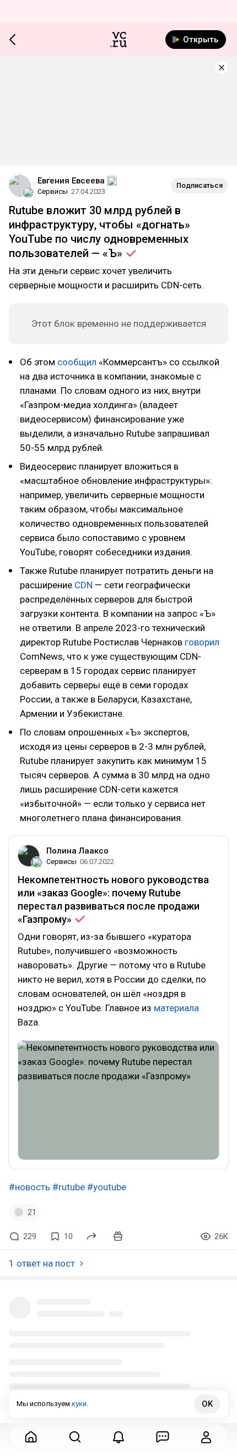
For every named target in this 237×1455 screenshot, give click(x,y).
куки (79, 1404)
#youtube (106, 1186)
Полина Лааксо (77, 851)
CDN (83, 584)
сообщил (76, 361)
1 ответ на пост (42, 1263)
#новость (29, 1186)
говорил (202, 642)
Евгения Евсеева (71, 181)
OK (207, 1404)
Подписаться (199, 185)
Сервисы (52, 191)
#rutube (68, 1186)
